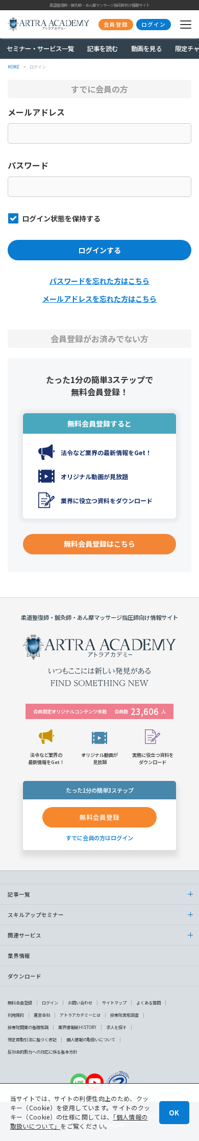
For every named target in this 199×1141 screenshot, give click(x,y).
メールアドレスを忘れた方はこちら (99, 299)
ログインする (99, 250)
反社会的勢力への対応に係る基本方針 (42, 1052)
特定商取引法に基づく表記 (32, 1039)
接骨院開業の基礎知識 (28, 1027)
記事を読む (102, 48)
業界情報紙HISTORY (77, 1027)
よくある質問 (148, 1002)
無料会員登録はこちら (99, 544)
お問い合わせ (80, 1002)
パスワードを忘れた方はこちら (99, 281)
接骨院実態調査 (124, 1015)
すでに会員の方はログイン (99, 838)
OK (174, 1112)
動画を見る (146, 48)
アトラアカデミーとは (80, 1015)
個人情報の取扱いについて (90, 1039)
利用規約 (16, 1015)
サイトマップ (114, 1002)
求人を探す (116, 1027)
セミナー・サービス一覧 (40, 48)
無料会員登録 (20, 1002)
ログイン (50, 1002)
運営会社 (42, 1015)
